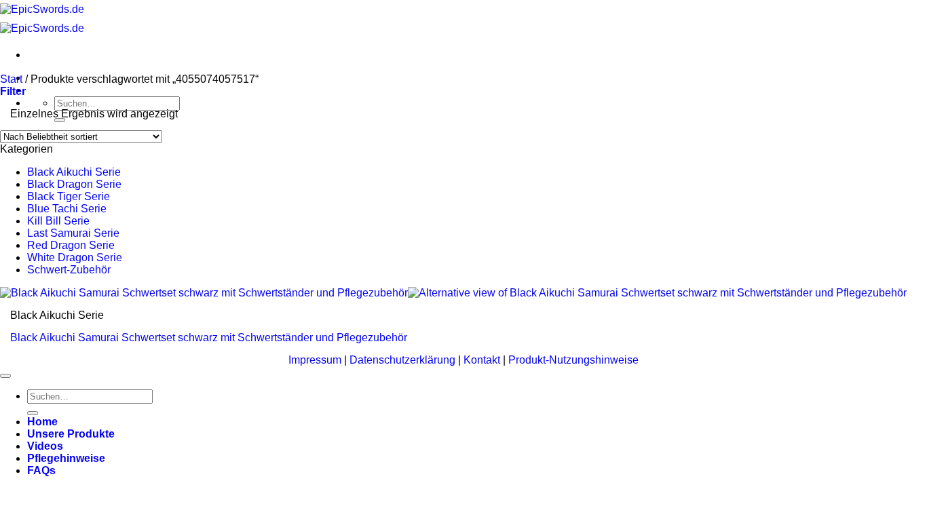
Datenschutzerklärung (403, 360)
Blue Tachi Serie (67, 208)
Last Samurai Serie (73, 233)
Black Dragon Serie (74, 184)
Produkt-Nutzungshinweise (573, 360)
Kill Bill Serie (58, 221)
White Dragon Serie (74, 257)
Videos (45, 446)
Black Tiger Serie (68, 196)
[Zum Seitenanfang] (5, 376)
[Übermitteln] (59, 120)
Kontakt (483, 360)
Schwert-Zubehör (69, 269)
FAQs (41, 470)
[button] (13, 91)
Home (42, 421)
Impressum (316, 360)
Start (11, 79)
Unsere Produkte (71, 434)
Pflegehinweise (66, 458)
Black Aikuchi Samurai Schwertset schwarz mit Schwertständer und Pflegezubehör (208, 337)
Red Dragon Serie (71, 245)
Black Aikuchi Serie (74, 172)
